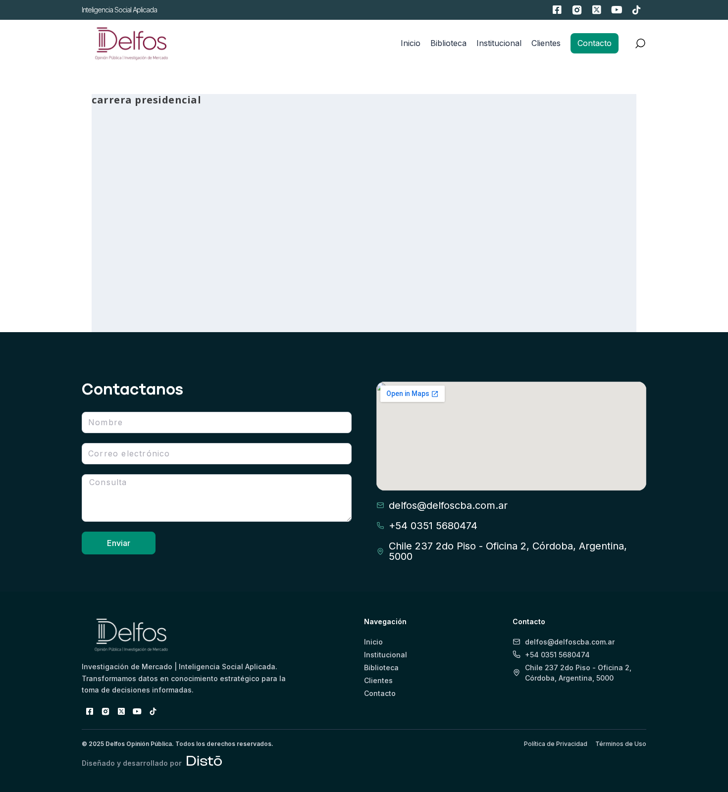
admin (119, 269)
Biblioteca (448, 43)
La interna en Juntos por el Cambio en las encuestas (175, 241)
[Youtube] (616, 10)
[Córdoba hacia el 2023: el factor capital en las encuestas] (358, 165)
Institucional (498, 43)
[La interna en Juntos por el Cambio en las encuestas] (176, 165)
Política (184, 269)
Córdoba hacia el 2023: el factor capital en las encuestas (352, 241)
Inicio (410, 43)
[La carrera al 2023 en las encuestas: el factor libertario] (539, 165)
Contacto (594, 43)
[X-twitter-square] (597, 10)
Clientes (546, 43)
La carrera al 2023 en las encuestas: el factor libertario (539, 241)
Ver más (128, 288)
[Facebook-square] (557, 10)
